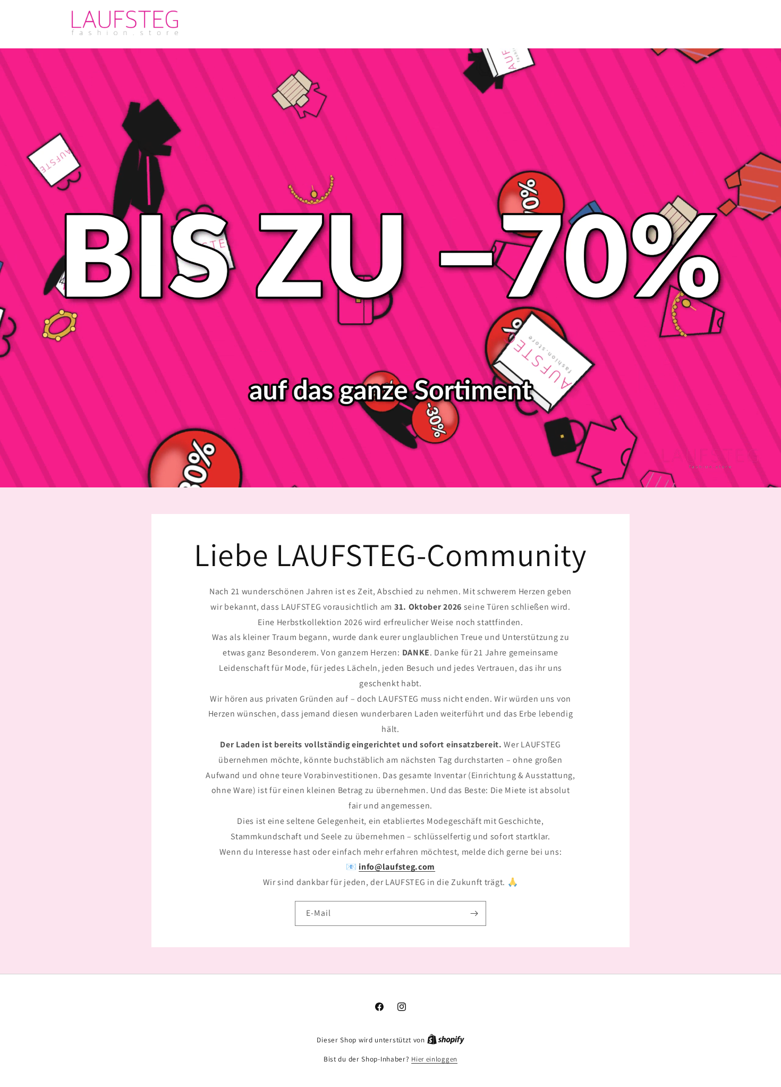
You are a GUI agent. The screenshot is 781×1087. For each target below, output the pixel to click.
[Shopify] (445, 1039)
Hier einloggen (434, 1059)
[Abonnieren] (474, 913)
